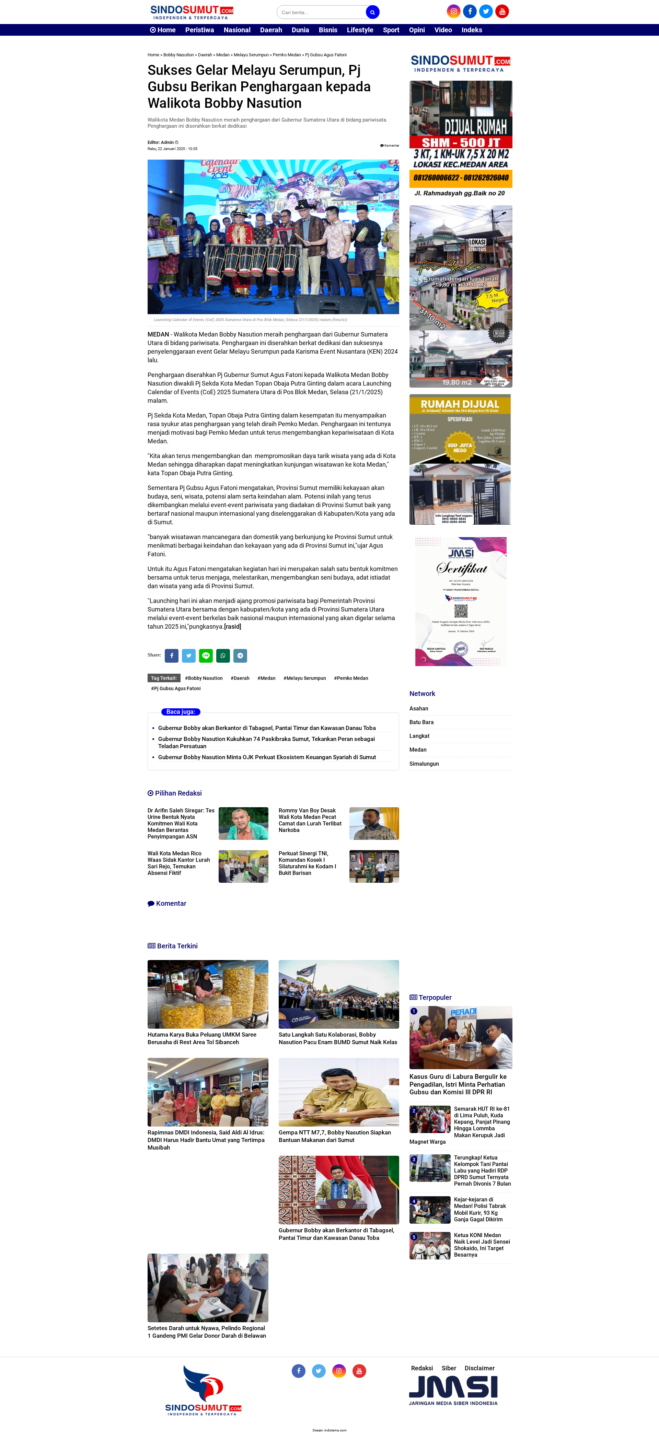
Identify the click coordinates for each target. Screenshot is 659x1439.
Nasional (237, 30)
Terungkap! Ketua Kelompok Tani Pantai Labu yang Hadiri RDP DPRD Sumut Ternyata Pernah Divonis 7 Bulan (482, 1170)
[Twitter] (189, 656)
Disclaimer (480, 1368)
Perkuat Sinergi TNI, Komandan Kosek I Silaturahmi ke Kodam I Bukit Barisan (307, 863)
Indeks (472, 30)
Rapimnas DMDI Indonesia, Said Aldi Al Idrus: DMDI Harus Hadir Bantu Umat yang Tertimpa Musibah (206, 1140)
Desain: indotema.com (330, 1430)
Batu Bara (421, 722)
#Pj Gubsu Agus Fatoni (176, 688)
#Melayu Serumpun (305, 678)
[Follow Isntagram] (339, 1371)
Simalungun (424, 764)
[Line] (206, 656)
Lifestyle (360, 30)
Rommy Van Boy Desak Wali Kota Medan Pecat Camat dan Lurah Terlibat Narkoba (310, 820)
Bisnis (328, 30)
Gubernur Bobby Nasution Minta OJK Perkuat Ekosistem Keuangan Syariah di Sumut (267, 757)
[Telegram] (240, 656)
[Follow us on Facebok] (298, 1371)
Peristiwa (199, 30)
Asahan (418, 708)
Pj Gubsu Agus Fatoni (326, 54)
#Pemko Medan (351, 678)
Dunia (300, 30)
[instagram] (454, 11)
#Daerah (240, 678)
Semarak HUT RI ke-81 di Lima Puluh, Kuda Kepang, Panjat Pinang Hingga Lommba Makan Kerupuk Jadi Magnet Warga (459, 1125)
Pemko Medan (287, 54)
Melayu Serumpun (251, 54)
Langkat (419, 736)
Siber (449, 1368)
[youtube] (502, 11)
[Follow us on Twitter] (319, 1371)
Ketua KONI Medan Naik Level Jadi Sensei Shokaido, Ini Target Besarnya (482, 1245)
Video (443, 30)
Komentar (391, 145)
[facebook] (470, 11)
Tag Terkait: (164, 678)
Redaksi (422, 1368)
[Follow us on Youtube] (359, 1371)
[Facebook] (171, 656)
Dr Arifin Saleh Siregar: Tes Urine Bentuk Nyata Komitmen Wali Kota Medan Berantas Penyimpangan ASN (181, 823)
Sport (391, 30)
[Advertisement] (460, 879)
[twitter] (486, 11)
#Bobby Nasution (204, 678)
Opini (417, 30)
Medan (223, 54)
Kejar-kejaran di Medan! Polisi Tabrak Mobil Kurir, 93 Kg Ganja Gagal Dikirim (480, 1209)
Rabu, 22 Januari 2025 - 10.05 (172, 149)
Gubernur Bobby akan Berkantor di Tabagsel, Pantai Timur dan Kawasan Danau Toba (267, 727)
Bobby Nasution (178, 54)
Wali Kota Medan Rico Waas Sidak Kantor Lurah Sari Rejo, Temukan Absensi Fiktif (179, 863)
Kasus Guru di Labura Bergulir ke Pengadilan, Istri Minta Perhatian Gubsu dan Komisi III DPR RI (458, 1084)
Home (166, 30)
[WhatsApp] (223, 656)
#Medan (266, 678)
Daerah (271, 30)
